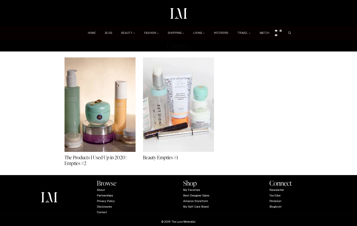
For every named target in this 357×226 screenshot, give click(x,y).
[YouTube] (276, 30)
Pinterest (275, 201)
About (101, 189)
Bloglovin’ (275, 206)
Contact (102, 212)
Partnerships (105, 195)
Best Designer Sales (196, 195)
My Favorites (191, 189)
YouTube (275, 195)
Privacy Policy (106, 201)
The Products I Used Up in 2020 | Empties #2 (96, 160)
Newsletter (276, 189)
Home (92, 32)
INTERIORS (221, 32)
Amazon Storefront (195, 201)
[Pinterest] (280, 30)
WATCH (264, 32)
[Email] (276, 35)
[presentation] (100, 104)
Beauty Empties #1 (160, 157)
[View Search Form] (289, 33)
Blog (108, 32)
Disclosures (104, 206)
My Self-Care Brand (196, 206)
